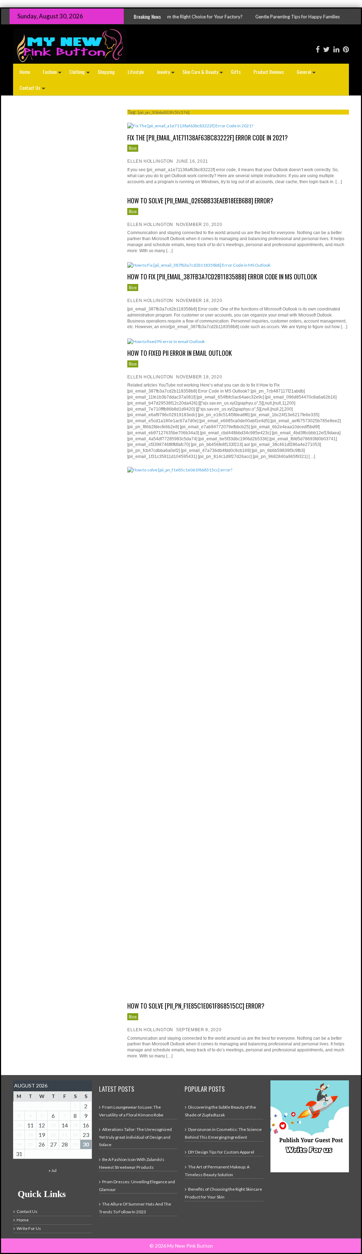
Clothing (80, 74)
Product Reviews (268, 71)
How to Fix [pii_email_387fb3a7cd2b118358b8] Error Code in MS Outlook (222, 276)
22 (75, 1134)
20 (53, 1134)
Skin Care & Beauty (203, 74)
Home (24, 71)
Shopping (106, 71)
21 (64, 1134)
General (307, 74)
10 (19, 1125)
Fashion (53, 74)
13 (53, 1125)
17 (19, 1134)
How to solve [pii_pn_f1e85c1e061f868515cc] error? (195, 1005)
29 (75, 1144)
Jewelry (166, 74)
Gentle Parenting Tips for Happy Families (266, 16)
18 (30, 1134)
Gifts (236, 71)
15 (75, 1125)
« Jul (52, 1170)
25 (30, 1144)
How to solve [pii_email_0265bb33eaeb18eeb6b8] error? (200, 200)
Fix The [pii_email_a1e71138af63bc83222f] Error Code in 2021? (207, 137)
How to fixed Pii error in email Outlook (179, 353)
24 (19, 1144)
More (132, 148)
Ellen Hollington (150, 161)
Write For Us (29, 1228)
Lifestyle (136, 71)
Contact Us (33, 89)
